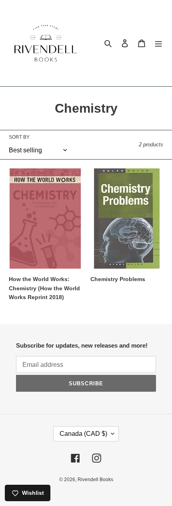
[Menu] (158, 43)
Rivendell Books (95, 479)
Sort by (19, 137)
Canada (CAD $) (83, 433)
